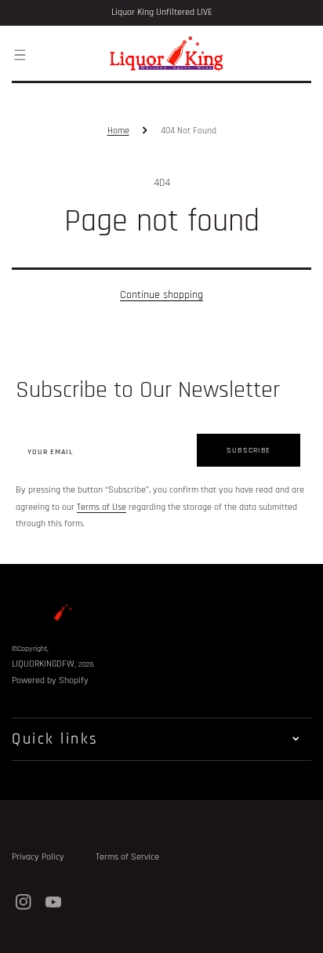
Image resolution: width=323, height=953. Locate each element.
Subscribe (248, 450)
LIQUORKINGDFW (43, 664)
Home (118, 130)
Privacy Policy (38, 857)
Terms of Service (127, 857)
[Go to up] (302, 932)
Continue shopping (161, 295)
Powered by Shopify (50, 680)
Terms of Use (101, 507)
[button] (19, 54)
